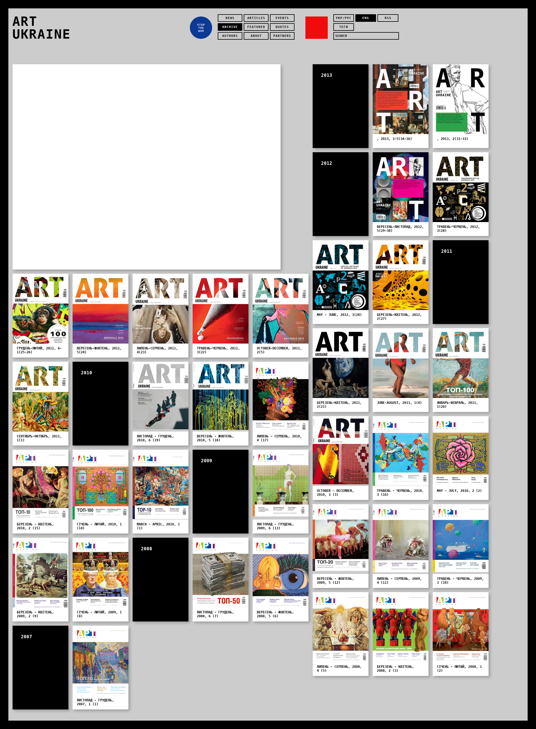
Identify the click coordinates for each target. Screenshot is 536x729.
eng (365, 18)
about (256, 36)
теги (343, 27)
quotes (282, 27)
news (230, 18)
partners (282, 36)
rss (388, 18)
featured (256, 27)
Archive (230, 27)
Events (282, 18)
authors (230, 36)
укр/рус (343, 18)
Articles (256, 18)
